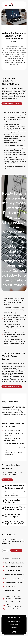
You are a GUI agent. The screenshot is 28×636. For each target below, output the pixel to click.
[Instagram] (15, 632)
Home (9, 19)
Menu (24, 5)
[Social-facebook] (13, 632)
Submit (16, 550)
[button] (11, 103)
